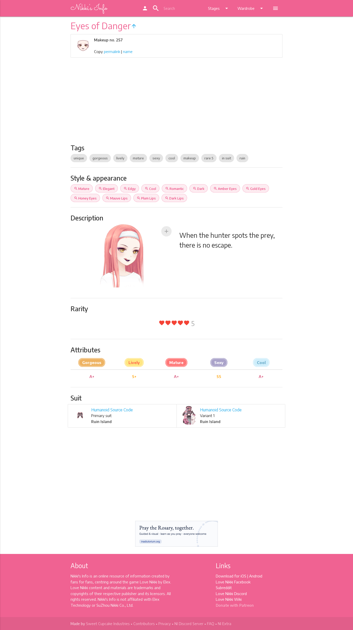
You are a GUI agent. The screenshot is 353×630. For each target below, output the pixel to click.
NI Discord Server (188, 623)
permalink (112, 51)
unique (79, 158)
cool (171, 158)
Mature (81, 189)
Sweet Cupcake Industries (108, 623)
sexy (156, 158)
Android (255, 576)
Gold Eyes (256, 189)
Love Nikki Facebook (233, 582)
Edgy (130, 189)
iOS (243, 576)
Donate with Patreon (235, 605)
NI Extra (224, 623)
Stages (219, 8)
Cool (150, 189)
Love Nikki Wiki (229, 599)
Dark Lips (174, 198)
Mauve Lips (117, 198)
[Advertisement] (176, 105)
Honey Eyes (85, 198)
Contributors (144, 623)
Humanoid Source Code (112, 409)
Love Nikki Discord (231, 593)
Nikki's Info (89, 8)
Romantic (174, 189)
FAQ (210, 623)
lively (120, 158)
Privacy (164, 623)
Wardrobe (251, 8)
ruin (242, 158)
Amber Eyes (225, 189)
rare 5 (208, 158)
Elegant (106, 189)
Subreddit (224, 587)
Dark (198, 189)
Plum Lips (146, 198)
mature (138, 158)
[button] (166, 231)
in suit (226, 158)
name (128, 51)
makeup (189, 158)
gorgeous (100, 158)
